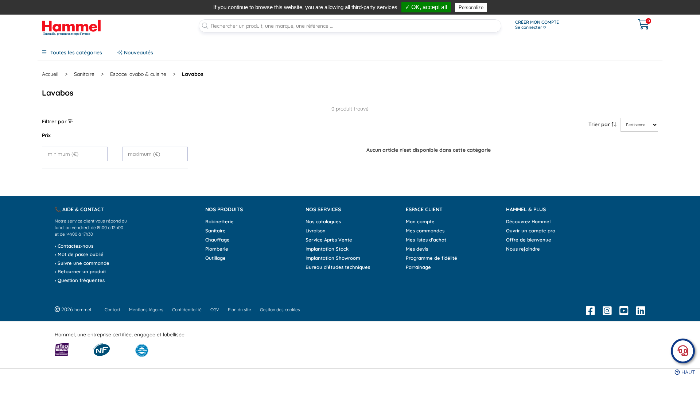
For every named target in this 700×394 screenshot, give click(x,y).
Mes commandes (425, 230)
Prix (46, 135)
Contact (112, 309)
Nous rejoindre (523, 249)
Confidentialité (187, 309)
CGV (214, 309)
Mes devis (417, 249)
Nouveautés (137, 52)
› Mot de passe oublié (79, 254)
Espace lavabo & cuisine (138, 74)
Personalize (471, 7)
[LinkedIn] (640, 311)
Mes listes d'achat (426, 240)
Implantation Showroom (333, 258)
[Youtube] (624, 311)
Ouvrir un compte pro (530, 230)
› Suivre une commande (82, 263)
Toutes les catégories (75, 52)
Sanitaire (84, 74)
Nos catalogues (323, 221)
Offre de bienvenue (528, 240)
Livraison (316, 230)
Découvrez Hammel (528, 221)
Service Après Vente (329, 240)
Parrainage (418, 267)
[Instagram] (607, 311)
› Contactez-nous (74, 246)
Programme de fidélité (431, 258)
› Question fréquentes (80, 280)
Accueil (50, 74)
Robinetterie (219, 221)
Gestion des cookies (280, 309)
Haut (687, 372)
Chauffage (217, 240)
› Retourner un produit (80, 271)
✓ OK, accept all (426, 7)
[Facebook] (590, 311)
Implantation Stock (327, 249)
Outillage (215, 258)
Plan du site (239, 309)
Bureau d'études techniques (338, 267)
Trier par (599, 124)
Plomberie (216, 249)
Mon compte (420, 221)
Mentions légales (146, 309)
